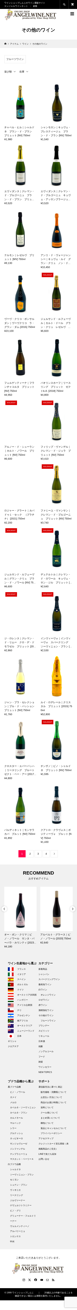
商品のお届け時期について (53, 1102)
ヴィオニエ (15, 1190)
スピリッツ (43, 1031)
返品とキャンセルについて (53, 1128)
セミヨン (14, 1179)
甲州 (12, 1241)
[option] (20, 917)
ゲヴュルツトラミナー (21, 1205)
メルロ (13, 1102)
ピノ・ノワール (17, 1092)
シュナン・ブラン (18, 1185)
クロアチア (13, 1046)
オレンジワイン (48, 995)
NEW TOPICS (45, 1072)
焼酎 (40, 1046)
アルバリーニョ (17, 1231)
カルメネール (16, 1118)
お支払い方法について (51, 1097)
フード (41, 1056)
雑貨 (40, 1062)
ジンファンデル (17, 1149)
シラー (13, 1128)
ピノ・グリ (15, 1210)
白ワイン (42, 989)
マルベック (15, 1123)
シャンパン (43, 974)
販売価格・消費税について (53, 1092)
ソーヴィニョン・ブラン (22, 1174)
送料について (47, 1107)
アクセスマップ (46, 1138)
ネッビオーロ (16, 1138)
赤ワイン (42, 1005)
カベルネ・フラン (18, 1112)
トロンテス (15, 1236)
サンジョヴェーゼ (18, 1143)
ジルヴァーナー (17, 1200)
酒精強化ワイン (46, 1010)
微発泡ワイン (44, 984)
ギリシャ (12, 1041)
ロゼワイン (43, 1000)
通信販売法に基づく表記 (50, 1087)
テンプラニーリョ (18, 1154)
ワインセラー (44, 1067)
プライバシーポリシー (51, 1133)
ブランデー (43, 1025)
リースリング (16, 1195)
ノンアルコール (46, 1051)
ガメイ (13, 1097)
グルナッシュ (16, 1133)
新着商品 (42, 969)
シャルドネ (15, 1169)
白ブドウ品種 (14, 1164)
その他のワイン (46, 1015)
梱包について (47, 1123)
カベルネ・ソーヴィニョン (23, 1107)
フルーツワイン (15, 59)
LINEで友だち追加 (47, 1154)
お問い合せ (43, 1159)
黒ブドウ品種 (14, 1087)
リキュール (43, 1036)
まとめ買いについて (50, 1118)
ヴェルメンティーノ (19, 1226)
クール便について (49, 1112)
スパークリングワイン (49, 979)
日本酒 (41, 1041)
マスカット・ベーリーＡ (22, 1159)
